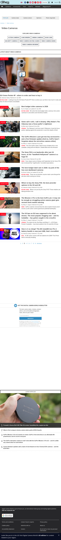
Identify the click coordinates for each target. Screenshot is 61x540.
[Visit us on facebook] (25, 2)
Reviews (37, 6)
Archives (39, 243)
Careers (23, 529)
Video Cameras (10, 23)
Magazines (46, 6)
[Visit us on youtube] (33, 2)
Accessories (16, 6)
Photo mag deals (50, 18)
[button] (57, 2)
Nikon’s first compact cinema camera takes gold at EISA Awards (22, 430)
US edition (42, 535)
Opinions (38, 18)
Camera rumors (27, 18)
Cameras (8, 6)
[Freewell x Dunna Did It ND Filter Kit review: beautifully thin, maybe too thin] (30, 410)
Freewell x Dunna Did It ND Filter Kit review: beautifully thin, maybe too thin (25, 425)
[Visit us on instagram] (30, 2)
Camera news (15, 18)
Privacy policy (43, 522)
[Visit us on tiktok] (40, 2)
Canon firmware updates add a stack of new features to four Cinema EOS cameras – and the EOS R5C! (30, 447)
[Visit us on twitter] (28, 2)
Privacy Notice (36, 322)
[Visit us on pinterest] (35, 2)
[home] (2, 6)
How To (30, 6)
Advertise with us (25, 525)
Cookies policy (5, 525)
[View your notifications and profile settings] (52, 2)
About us (42, 525)
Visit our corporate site (8, 510)
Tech (24, 6)
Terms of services (34, 321)
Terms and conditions (8, 522)
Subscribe (44, 2)
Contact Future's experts (27, 522)
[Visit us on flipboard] (38, 2)
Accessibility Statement (8, 529)
